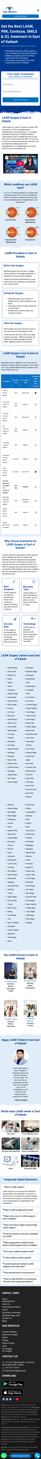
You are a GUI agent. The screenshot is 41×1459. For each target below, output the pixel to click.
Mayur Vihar (30, 723)
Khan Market (12, 871)
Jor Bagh (10, 867)
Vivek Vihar (30, 738)
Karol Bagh (11, 778)
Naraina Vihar (30, 853)
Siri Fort (10, 849)
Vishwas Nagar (31, 753)
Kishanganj (30, 675)
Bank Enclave (31, 771)
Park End (29, 775)
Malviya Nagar (12, 808)
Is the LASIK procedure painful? (17, 1258)
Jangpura (10, 882)
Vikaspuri (29, 923)
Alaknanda (11, 934)
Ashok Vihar (11, 672)
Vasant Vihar (30, 875)
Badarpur (29, 816)
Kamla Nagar (12, 705)
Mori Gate (11, 716)
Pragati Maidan (31, 708)
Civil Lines (11, 712)
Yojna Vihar (30, 778)
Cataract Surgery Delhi (30, 1447)
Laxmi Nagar (30, 719)
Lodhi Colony (12, 864)
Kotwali (10, 708)
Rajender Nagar (31, 672)
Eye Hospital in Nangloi (16, 1439)
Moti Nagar (30, 893)
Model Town (12, 723)
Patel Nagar (30, 901)
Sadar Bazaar (12, 719)
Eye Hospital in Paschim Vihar (24, 1430)
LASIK (5, 193)
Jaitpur (28, 808)
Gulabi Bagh (11, 697)
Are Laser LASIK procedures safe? (19, 1251)
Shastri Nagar (12, 782)
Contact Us (7, 1318)
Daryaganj (11, 771)
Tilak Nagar (30, 915)
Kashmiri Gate (12, 701)
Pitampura (11, 690)
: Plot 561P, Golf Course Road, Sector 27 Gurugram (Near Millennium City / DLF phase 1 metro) (19, 1414)
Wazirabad (11, 741)
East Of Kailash (13, 923)
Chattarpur (30, 782)
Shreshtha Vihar (31, 734)
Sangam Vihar (12, 831)
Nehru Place (12, 908)
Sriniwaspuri (11, 860)
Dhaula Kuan (30, 834)
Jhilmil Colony (31, 716)
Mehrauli (10, 805)
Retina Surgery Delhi (8, 1450)
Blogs (4, 1321)
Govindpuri (11, 926)
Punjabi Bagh (30, 908)
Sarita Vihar (30, 805)
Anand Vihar (30, 730)
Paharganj (29, 668)
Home (4, 1299)
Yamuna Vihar (12, 764)
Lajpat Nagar (12, 897)
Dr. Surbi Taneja (11, 1019)
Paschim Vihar (31, 897)
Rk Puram (29, 864)
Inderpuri (29, 838)
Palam (28, 860)
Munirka (29, 856)
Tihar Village (30, 912)
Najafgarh (29, 849)
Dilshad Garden (12, 749)
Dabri (28, 819)
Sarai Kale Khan (13, 886)
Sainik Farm (11, 834)
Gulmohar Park (31, 789)
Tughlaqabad (30, 812)
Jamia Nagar (12, 937)
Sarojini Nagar (12, 838)
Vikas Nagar (30, 919)
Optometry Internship (11, 1312)
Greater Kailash (13, 930)
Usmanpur (11, 753)
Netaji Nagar (12, 816)
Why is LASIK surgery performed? (18, 1210)
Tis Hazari (11, 734)
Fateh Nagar (30, 886)
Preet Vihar (30, 749)
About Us (6, 1304)
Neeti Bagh (11, 812)
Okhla (9, 941)
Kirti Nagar (30, 889)
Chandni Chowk (13, 767)
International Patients (11, 1307)
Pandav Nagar (31, 727)
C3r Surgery (7, 1349)
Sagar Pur (29, 867)
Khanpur (29, 797)
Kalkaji (9, 912)
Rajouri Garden (31, 904)
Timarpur (10, 738)
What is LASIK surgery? (14, 1187)
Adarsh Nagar (12, 668)
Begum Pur (11, 675)
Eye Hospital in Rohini (24, 1432)
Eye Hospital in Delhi (20, 1434)
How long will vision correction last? (19, 1273)
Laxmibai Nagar (31, 705)
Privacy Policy (34, 1453)
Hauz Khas (30, 793)
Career (5, 1310)
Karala (9, 679)
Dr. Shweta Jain (11, 982)
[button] (38, 10)
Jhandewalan (12, 775)
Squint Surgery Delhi (22, 1450)
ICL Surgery (7, 1351)
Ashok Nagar (30, 878)
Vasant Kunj (30, 871)
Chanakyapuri (30, 686)
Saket (9, 827)
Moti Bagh (29, 842)
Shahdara (10, 756)
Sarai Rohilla (11, 727)
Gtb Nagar (11, 745)
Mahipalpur (30, 845)
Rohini (9, 686)
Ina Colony (30, 701)
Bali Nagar (29, 882)
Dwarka (28, 823)
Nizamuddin (11, 878)
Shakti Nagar (12, 730)
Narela (9, 683)
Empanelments (8, 1301)
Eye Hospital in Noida (18, 1441)
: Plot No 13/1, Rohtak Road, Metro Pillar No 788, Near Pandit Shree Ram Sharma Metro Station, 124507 (20, 1421)
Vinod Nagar (30, 712)
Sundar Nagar (12, 875)
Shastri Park (11, 760)
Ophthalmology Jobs (11, 1315)
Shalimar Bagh (12, 694)
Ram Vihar (29, 764)
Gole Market (30, 697)
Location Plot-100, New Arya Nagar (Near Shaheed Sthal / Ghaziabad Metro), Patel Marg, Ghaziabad (20, 1410)
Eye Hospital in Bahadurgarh (18, 1437)
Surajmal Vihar (31, 767)
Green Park (30, 786)
